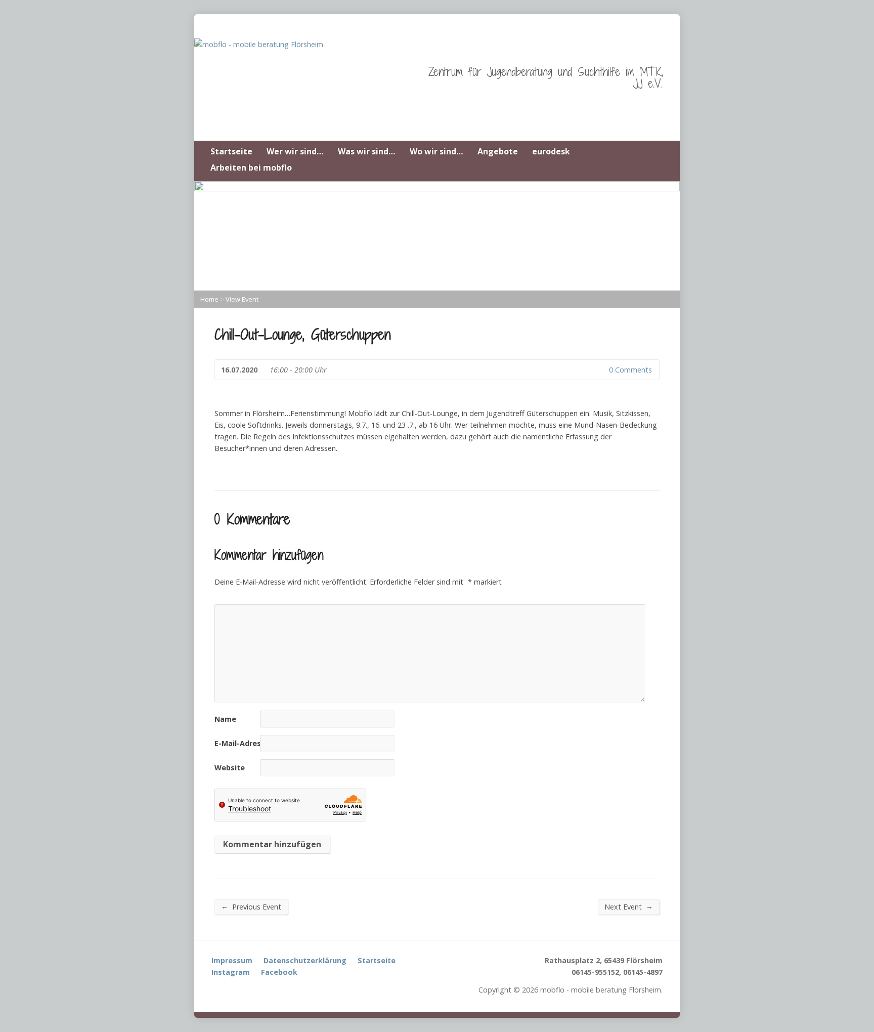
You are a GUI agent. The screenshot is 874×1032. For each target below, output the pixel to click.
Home (209, 299)
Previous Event (251, 906)
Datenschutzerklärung (305, 960)
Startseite (231, 151)
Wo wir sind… (436, 151)
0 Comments (600, 370)
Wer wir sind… (295, 151)
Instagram (230, 972)
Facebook (279, 972)
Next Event (628, 906)
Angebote (497, 151)
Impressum (231, 960)
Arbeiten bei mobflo (251, 167)
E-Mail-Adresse (242, 743)
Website (229, 767)
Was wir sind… (367, 151)
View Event (242, 299)
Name (225, 719)
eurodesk (551, 151)
